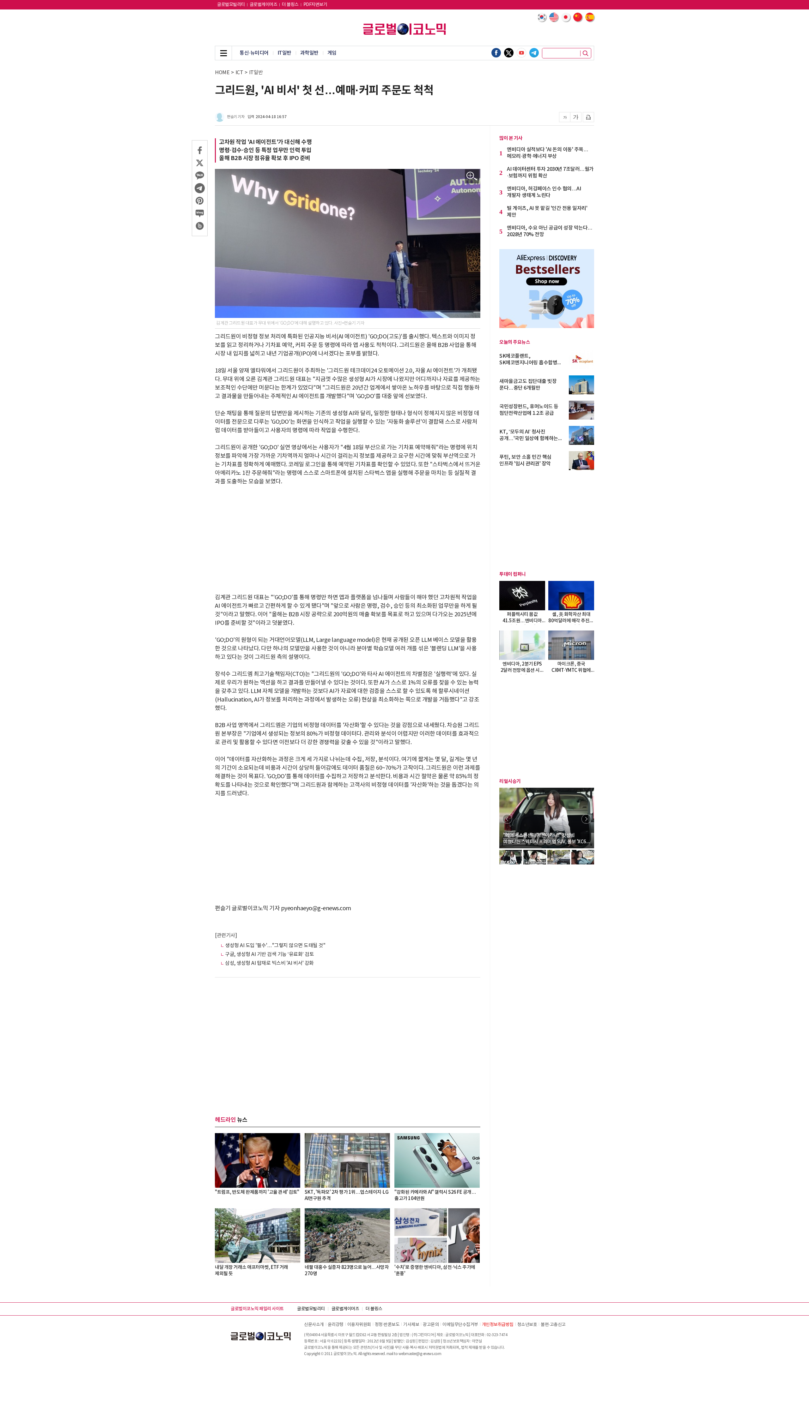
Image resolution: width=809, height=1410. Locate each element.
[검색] (585, 53)
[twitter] (509, 52)
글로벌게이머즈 (263, 4)
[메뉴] (223, 53)
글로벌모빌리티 (231, 4)
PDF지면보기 (315, 4)
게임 (332, 53)
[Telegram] (534, 52)
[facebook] (496, 52)
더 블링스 (290, 4)
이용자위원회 (359, 1324)
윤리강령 (336, 1324)
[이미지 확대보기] (472, 176)
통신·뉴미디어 (254, 53)
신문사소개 (314, 1324)
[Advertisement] (347, 539)
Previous (507, 819)
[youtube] (521, 52)
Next (586, 819)
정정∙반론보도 (387, 1324)
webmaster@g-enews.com (419, 1354)
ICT (239, 72)
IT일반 (284, 53)
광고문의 (431, 1324)
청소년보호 (527, 1324)
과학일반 (309, 53)
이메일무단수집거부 (460, 1324)
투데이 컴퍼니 (512, 574)
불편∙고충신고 (553, 1324)
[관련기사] (226, 935)
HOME (222, 72)
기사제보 (411, 1324)
